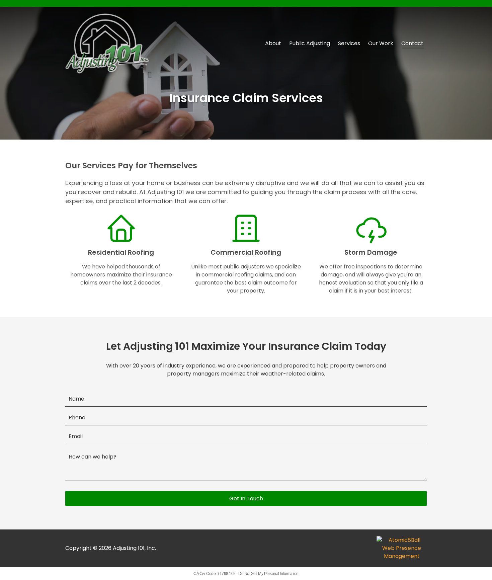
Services (349, 43)
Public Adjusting (309, 43)
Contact (412, 43)
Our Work (380, 43)
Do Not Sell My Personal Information (268, 573)
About (273, 43)
